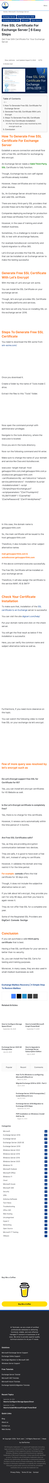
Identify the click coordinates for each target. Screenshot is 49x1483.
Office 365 (7, 1210)
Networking (7, 1225)
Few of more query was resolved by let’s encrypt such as (25, 125)
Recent (23, 1067)
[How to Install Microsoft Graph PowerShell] (36, 1015)
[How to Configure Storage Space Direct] (13, 1015)
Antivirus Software (10, 1199)
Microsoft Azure (9, 1184)
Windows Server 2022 (11, 1150)
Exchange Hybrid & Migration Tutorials (16, 1385)
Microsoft (12, 12)
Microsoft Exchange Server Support (15, 1353)
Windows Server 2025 (11, 1161)
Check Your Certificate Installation (20, 121)
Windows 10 (7, 1165)
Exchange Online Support (11, 1356)
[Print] (35, 996)
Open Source (36, 20)
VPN (4, 1195)
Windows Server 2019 (11, 1154)
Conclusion (10, 129)
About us (5, 1422)
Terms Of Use (26, 1472)
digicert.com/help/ (31, 616)
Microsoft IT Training (10, 1232)
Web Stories (6, 1429)
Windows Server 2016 (11, 1158)
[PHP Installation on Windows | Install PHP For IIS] (8, 1117)
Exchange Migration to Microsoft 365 (15, 1360)
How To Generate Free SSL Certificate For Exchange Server (23, 107)
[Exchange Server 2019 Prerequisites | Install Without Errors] (8, 1096)
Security (6, 1191)
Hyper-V (6, 1221)
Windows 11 (7, 1177)
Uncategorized (8, 1217)
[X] (19, 996)
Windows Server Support (11, 1363)
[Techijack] (5, 5)
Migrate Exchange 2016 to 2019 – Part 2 (31, 1083)
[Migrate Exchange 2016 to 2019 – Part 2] (8, 1086)
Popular (9, 1067)
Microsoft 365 (8, 1188)
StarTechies (26, 1442)
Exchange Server (23, 12)
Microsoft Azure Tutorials (11, 1382)
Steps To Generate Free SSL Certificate (22, 118)
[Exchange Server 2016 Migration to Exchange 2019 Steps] (8, 1107)
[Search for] (38, 6)
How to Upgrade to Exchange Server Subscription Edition (33, 1049)
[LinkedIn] (24, 996)
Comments (38, 1067)
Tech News (7, 1203)
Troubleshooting (9, 1206)
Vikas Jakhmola (10, 60)
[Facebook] (13, 996)
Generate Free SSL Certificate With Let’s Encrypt (23, 113)
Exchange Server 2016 (26, 17)
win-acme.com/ (9, 345)
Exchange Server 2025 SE (13, 1142)
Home (5, 12)
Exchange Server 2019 (11, 20)
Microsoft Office (9, 1173)
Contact (36, 1472)
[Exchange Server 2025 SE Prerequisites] (13, 1038)
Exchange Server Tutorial (11, 1374)
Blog (3, 1419)
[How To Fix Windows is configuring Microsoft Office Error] (8, 1077)
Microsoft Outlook (10, 1169)
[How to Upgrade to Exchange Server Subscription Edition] (36, 1038)
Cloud (5, 1180)
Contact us (6, 1426)
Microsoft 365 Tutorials (10, 1378)
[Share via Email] (30, 996)
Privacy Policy (15, 1472)
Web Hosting (7, 1214)
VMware (6, 1236)
